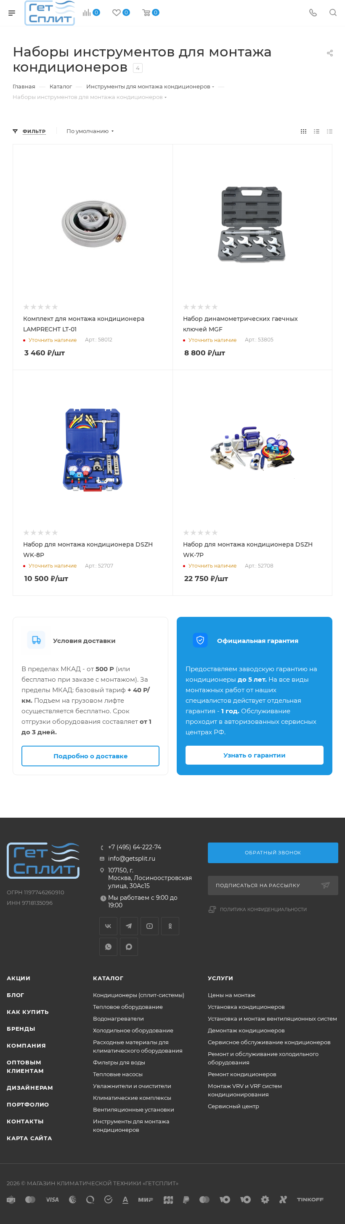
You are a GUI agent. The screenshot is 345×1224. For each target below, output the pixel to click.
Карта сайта (29, 1138)
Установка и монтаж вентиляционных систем (272, 1018)
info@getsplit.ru (131, 858)
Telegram (129, 926)
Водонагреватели (118, 1018)
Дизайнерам (30, 1087)
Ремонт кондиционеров (242, 1074)
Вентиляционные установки (133, 1109)
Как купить (28, 1011)
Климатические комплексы (132, 1097)
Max (129, 947)
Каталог (108, 978)
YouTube (150, 926)
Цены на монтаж (231, 995)
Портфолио (28, 1104)
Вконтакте (108, 926)
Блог (15, 995)
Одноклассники (170, 926)
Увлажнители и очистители (132, 1086)
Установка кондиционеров (246, 1006)
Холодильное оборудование (133, 1030)
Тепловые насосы (118, 1074)
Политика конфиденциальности (263, 909)
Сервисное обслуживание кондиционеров (269, 1042)
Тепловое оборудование (128, 1006)
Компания (26, 1045)
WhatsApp (108, 947)
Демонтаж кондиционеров (246, 1030)
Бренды (21, 1028)
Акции (19, 978)
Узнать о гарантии (254, 755)
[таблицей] (329, 131)
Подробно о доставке (90, 756)
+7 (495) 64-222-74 (134, 848)
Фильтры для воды (119, 1062)
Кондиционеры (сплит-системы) (138, 995)
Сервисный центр (233, 1106)
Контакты (25, 1121)
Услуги (221, 978)
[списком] (316, 131)
